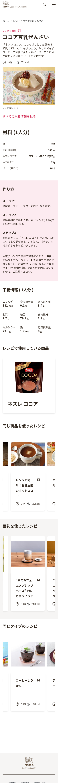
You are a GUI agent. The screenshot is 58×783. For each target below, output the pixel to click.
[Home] (15, 4)
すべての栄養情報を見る (19, 116)
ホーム (6, 21)
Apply (44, 5)
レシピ (16, 21)
